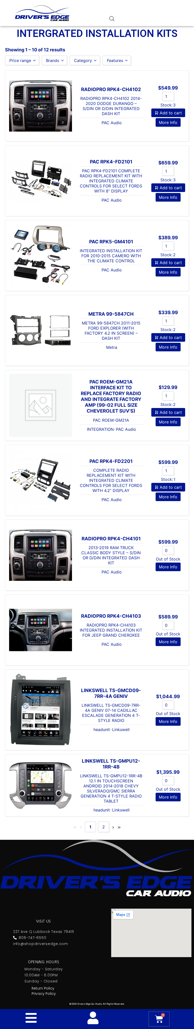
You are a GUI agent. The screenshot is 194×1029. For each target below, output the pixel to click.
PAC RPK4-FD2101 (111, 162)
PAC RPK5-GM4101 (111, 242)
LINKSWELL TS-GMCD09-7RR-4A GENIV (111, 693)
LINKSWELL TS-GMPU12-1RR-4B (111, 764)
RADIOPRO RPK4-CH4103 (111, 616)
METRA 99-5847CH (111, 314)
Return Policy (43, 988)
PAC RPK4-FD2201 (111, 461)
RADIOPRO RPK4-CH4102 (111, 89)
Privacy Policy (44, 993)
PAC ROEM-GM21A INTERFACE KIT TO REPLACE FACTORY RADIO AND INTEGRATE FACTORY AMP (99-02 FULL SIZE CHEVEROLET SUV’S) (111, 396)
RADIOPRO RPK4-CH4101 (111, 539)
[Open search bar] (111, 18)
